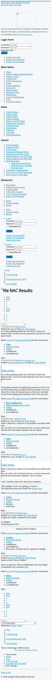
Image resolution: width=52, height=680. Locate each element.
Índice (8, 201)
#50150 (17, 556)
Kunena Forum (31, 650)
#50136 (17, 513)
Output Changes (12, 119)
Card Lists (10, 132)
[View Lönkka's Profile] (13, 540)
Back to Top (6, 672)
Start (8, 297)
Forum (8, 83)
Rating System (12, 90)
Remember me (15, 226)
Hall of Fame (11, 149)
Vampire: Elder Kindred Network (19, 74)
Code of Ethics (12, 112)
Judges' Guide (11, 114)
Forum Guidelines (13, 86)
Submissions (11, 95)
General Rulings (12, 126)
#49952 (17, 327)
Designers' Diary (12, 92)
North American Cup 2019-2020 (19, 156)
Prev (8, 299)
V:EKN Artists (12, 190)
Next (8, 308)
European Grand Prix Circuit (17, 154)
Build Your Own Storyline (21, 166)
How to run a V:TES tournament (19, 172)
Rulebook (10, 130)
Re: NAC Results (28, 329)
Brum (24, 556)
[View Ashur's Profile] (13, 499)
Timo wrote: (8, 370)
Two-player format (13, 102)
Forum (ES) (11, 88)
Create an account (13, 57)
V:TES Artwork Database (16, 194)
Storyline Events (12, 161)
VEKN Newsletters (14, 81)
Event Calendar (12, 145)
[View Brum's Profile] (12, 578)
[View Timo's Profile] (12, 347)
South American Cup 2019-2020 (19, 159)
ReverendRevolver (28, 360)
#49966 (17, 360)
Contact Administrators (15, 97)
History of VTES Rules (15, 121)
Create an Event (12, 147)
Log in (4, 53)
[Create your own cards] (11, 5)
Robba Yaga (37, 488)
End (7, 311)
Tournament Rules (13, 135)
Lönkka (24, 513)
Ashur (24, 455)
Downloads (10, 185)
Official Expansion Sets (15, 187)
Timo (24, 327)
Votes (8, 99)
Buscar (9, 205)
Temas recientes (12, 203)
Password (5, 47)
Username (5, 45)
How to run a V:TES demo (17, 175)
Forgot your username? (15, 59)
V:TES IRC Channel (14, 192)
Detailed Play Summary (15, 123)
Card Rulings (11, 128)
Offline (9, 349)
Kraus (19, 625)
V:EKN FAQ (11, 79)
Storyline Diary (17, 168)
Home (8, 72)
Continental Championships (17, 170)
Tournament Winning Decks (17, 152)
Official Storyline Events (21, 163)
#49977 (17, 419)
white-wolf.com (26, 35)
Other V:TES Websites (15, 196)
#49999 (17, 455)
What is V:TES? (12, 76)
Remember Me (7, 50)
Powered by (19, 650)
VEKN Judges (12, 116)
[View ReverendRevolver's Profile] (18, 405)
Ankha (13, 625)
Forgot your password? (15, 62)
